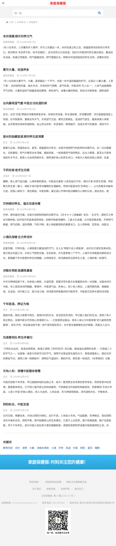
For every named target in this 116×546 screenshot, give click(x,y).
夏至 (90, 448)
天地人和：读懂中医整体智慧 (22, 371)
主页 (11, 22)
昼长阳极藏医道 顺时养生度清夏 (23, 136)
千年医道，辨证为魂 (16, 304)
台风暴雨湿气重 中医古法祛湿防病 (25, 103)
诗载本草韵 (43, 448)
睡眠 (97, 448)
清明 (24, 448)
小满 (53, 448)
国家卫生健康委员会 (76, 482)
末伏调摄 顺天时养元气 (17, 36)
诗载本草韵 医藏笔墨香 (17, 270)
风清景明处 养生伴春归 (17, 337)
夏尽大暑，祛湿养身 (16, 70)
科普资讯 (21, 22)
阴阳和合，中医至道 (16, 404)
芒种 (60, 448)
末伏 (17, 448)
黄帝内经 (8, 448)
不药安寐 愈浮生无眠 (16, 170)
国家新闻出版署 (53, 482)
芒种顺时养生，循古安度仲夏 (22, 204)
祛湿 (68, 448)
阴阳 (82, 448)
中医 (75, 448)
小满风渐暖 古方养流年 (17, 237)
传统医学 (33, 22)
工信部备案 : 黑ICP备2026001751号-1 (58, 495)
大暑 (31, 448)
